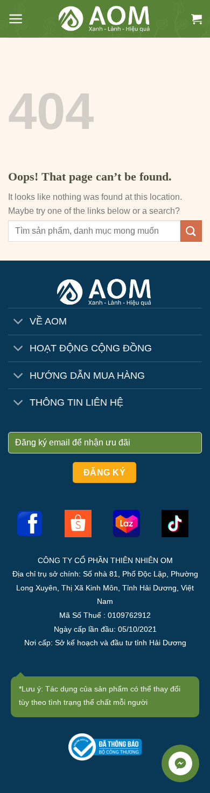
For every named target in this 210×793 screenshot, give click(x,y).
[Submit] (191, 230)
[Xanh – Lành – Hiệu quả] (105, 19)
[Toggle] (18, 322)
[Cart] (196, 19)
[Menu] (16, 18)
